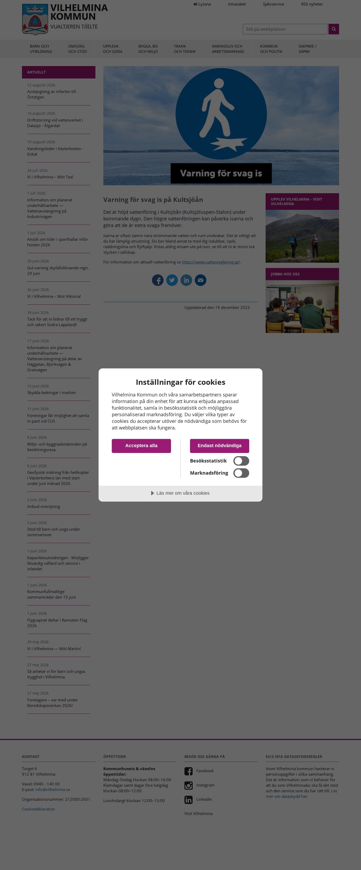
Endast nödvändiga (220, 445)
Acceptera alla (141, 445)
